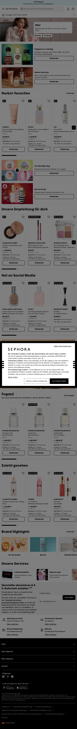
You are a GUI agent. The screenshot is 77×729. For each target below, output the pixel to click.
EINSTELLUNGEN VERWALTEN (36, 381)
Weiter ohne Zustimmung (62, 346)
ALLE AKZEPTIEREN (59, 381)
